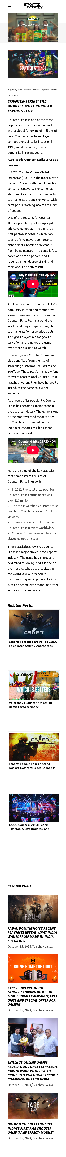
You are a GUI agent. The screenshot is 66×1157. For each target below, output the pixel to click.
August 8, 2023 (15, 89)
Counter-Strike (18, 119)
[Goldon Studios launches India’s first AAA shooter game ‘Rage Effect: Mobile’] (33, 1106)
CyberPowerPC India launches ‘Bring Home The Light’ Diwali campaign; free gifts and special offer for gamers (33, 996)
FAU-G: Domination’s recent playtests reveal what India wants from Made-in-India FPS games (32, 934)
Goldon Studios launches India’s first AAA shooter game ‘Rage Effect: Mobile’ (30, 1128)
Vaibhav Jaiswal (31, 89)
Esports (53, 89)
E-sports (45, 89)
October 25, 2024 (19, 946)
